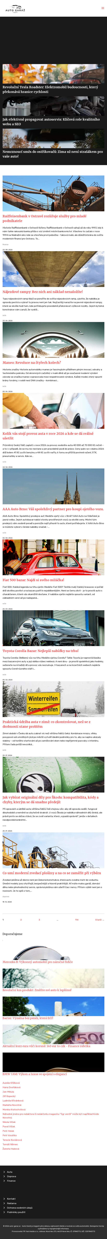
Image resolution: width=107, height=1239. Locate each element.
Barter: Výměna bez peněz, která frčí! (28, 1018)
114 (76, 919)
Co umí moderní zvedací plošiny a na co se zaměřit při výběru (52, 873)
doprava (6, 896)
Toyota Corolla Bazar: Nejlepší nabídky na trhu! (41, 651)
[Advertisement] (53, 36)
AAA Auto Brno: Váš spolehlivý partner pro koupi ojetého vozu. (53, 509)
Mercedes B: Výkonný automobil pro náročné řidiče (38, 962)
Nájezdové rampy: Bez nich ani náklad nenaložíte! (43, 292)
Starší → (99, 919)
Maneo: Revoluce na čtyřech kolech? (32, 363)
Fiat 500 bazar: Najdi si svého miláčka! (33, 580)
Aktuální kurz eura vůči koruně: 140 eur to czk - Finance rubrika (46, 1046)
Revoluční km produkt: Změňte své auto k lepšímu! (37, 990)
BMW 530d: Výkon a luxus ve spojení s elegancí (35, 1074)
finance (5, 244)
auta (4, 315)
